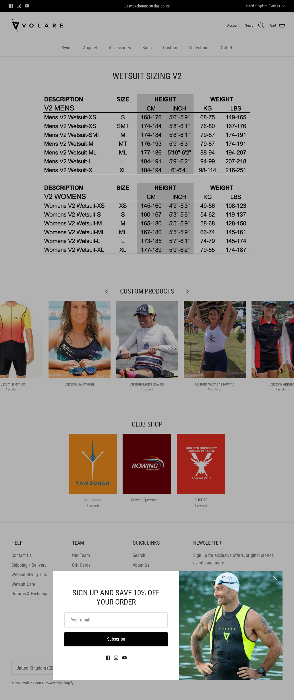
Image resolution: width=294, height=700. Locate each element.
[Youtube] (124, 658)
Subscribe (116, 639)
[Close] (275, 578)
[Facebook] (108, 658)
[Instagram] (116, 658)
